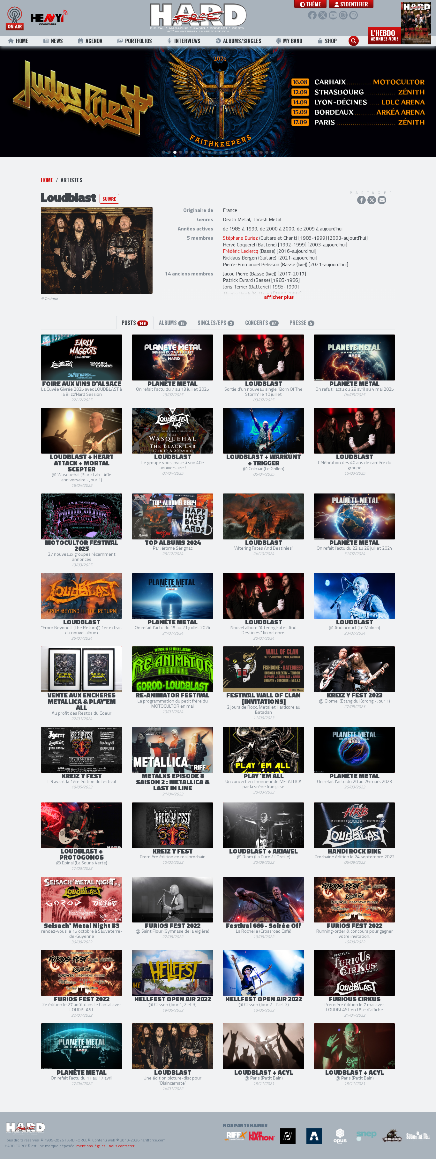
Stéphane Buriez (240, 238)
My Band (292, 41)
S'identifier (353, 4)
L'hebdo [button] (385, 34)
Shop (331, 41)
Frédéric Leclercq (240, 251)
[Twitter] (322, 15)
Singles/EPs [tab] (215, 323)
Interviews (187, 41)
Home (22, 41)
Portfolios (138, 41)
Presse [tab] (300, 323)
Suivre (109, 198)
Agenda (94, 41)
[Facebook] (312, 15)
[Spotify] (353, 15)
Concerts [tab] (260, 323)
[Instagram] (343, 15)
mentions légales (90, 1146)
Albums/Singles (242, 41)
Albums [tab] (171, 323)
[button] (310, 4)
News (57, 41)
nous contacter (121, 1146)
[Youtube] (333, 15)
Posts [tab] (134, 323)
